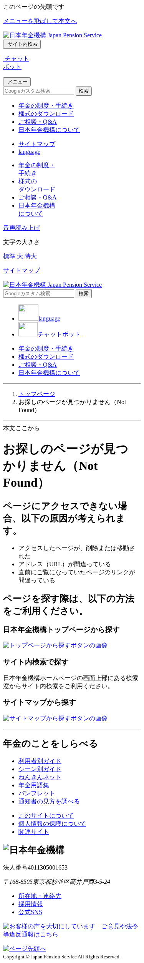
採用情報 (30, 904)
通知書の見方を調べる (49, 801)
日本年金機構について (49, 129)
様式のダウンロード (46, 113)
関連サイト (33, 831)
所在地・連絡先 (39, 896)
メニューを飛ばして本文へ (40, 21)
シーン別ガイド (39, 769)
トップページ (36, 394)
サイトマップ (36, 144)
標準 (9, 256)
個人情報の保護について (52, 823)
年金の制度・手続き (46, 105)
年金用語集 (33, 785)
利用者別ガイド (39, 761)
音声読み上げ (21, 228)
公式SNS (30, 912)
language (29, 151)
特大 (31, 256)
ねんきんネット (39, 777)
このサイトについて (46, 815)
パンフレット (36, 793)
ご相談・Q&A (37, 121)
